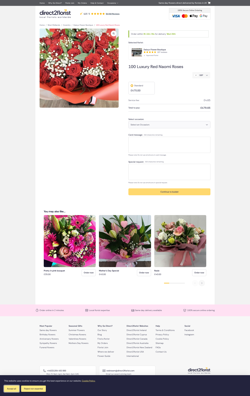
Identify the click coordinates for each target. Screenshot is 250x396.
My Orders (82, 3)
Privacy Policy (162, 334)
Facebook (189, 330)
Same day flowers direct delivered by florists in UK (183, 3)
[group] (70, 245)
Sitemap (160, 343)
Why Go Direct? (55, 3)
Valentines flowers (77, 338)
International (133, 356)
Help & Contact (97, 3)
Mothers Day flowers (78, 343)
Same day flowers (48, 330)
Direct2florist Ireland (136, 330)
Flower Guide (104, 356)
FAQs (158, 347)
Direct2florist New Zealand (139, 347)
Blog (100, 334)
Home (42, 3)
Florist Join (69, 3)
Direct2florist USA (135, 351)
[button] (202, 283)
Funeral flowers (47, 347)
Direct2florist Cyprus (137, 334)
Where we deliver (106, 351)
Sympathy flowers (48, 343)
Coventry (67, 25)
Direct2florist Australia (137, 343)
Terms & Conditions (165, 330)
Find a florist (104, 338)
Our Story (102, 330)
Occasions (111, 3)
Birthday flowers (47, 334)
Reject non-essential (33, 388)
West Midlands (54, 25)
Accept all (11, 388)
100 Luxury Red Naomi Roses (108, 25)
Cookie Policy (162, 338)
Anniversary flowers (49, 338)
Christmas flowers (77, 334)
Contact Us (161, 351)
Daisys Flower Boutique (83, 25)
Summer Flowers (77, 330)
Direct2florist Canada (137, 338)
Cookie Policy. (88, 380)
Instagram (189, 334)
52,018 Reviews (113, 14)
